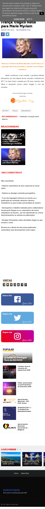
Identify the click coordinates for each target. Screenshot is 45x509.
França (15, 111)
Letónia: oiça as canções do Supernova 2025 (24, 368)
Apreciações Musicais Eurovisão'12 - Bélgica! (23, 427)
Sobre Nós (25, 473)
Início (16, 473)
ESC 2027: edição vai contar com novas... (31, 462)
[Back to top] (39, 504)
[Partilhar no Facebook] (3, 34)
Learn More (19, 19)
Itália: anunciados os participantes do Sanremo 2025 (25, 385)
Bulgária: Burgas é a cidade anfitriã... (10, 462)
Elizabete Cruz (24, 29)
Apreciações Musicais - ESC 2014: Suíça (23, 401)
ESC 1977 (5, 111)
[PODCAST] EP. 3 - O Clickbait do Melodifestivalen (25, 409)
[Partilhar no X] (7, 34)
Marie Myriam (26, 111)
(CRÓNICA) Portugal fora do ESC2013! (15, 359)
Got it (29, 19)
